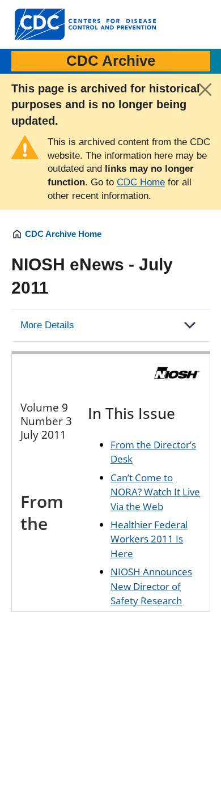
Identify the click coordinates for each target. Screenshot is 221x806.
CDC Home (141, 182)
